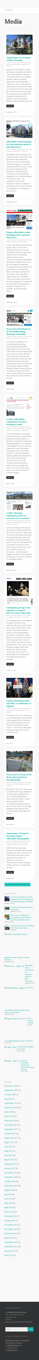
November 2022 (11, 1086)
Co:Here (14, 62)
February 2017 (10, 1164)
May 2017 (8, 1151)
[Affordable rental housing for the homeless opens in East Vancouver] (14, 974)
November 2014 (11, 1233)
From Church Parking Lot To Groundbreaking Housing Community (18, 331)
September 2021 (11, 1090)
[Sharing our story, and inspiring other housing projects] (7, 927)
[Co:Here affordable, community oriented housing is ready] (12, 1067)
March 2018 (9, 1116)
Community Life (20, 62)
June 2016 (8, 1199)
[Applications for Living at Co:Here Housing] (15, 944)
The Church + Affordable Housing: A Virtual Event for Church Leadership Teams (20, 917)
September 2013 (11, 1246)
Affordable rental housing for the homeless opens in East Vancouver (18, 144)
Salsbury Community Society (13, 64)
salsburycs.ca (13, 1350)
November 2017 (11, 1129)
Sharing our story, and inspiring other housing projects (22, 927)
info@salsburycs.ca (14, 1345)
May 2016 (8, 1203)
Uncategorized (23, 64)
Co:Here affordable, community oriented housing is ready (16, 422)
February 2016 (10, 1216)
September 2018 (11, 1107)
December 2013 (11, 1242)
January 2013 (9, 1251)
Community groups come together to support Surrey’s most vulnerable (18, 610)
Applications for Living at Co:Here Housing (18, 58)
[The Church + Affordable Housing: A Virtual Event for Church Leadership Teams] (7, 917)
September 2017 (11, 1138)
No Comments (24, 151)
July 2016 (8, 1194)
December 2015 (11, 1225)
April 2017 (8, 1155)
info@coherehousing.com (16, 1312)
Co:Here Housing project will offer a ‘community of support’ (18, 703)
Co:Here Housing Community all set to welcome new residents (17, 515)
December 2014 (11, 1229)
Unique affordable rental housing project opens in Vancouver (18, 235)
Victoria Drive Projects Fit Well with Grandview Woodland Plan (19, 777)
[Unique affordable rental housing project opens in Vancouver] (15, 998)
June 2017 (8, 1146)
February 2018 (10, 1120)
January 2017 (9, 1168)
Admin (9, 62)
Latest (25, 62)
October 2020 (10, 1094)
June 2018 (8, 1112)
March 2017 (9, 1159)
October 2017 (10, 1133)
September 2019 (11, 1103)
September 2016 (11, 1185)
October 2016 (10, 1181)
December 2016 (11, 1172)
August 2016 (9, 1190)
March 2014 (9, 1238)
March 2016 (9, 1212)
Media (29, 62)
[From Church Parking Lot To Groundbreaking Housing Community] (15, 1028)
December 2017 (11, 1125)
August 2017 (9, 1142)
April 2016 (8, 1207)
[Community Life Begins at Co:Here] (10, 1051)
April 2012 (8, 1255)
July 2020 (8, 1099)
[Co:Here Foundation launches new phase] (7, 909)
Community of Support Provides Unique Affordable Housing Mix (17, 836)
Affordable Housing (16, 149)
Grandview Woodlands (19, 428)
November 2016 (11, 1177)
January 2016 (9, 1220)
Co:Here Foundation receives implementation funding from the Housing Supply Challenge (21, 899)
